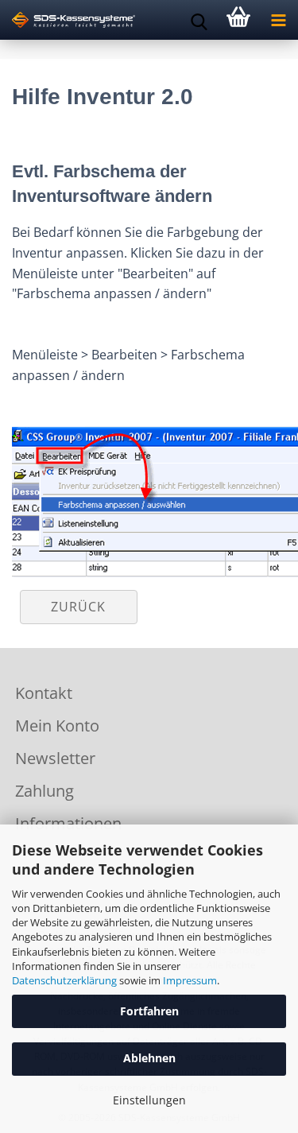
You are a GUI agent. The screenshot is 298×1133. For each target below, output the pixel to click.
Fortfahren (149, 1011)
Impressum (190, 980)
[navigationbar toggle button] (278, 20)
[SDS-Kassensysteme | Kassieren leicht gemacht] (67, 20)
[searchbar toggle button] (199, 20)
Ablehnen (149, 1057)
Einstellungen (149, 1100)
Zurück (78, 606)
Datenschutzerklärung (64, 980)
